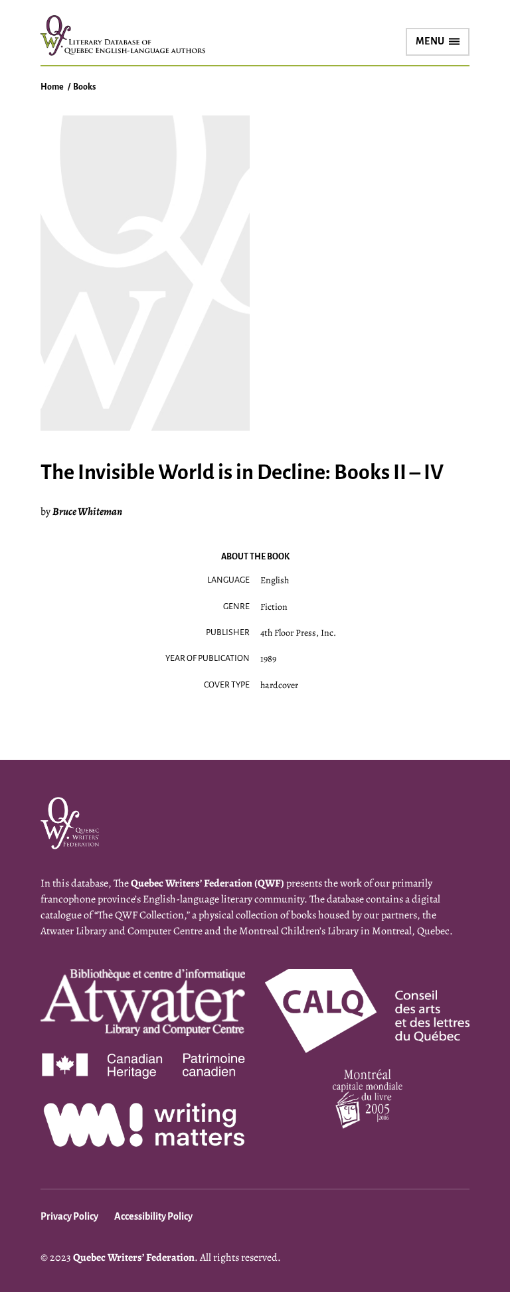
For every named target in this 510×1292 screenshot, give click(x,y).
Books (84, 87)
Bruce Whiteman (87, 511)
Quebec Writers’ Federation (134, 1257)
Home (52, 87)
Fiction (274, 607)
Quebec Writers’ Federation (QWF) (207, 883)
